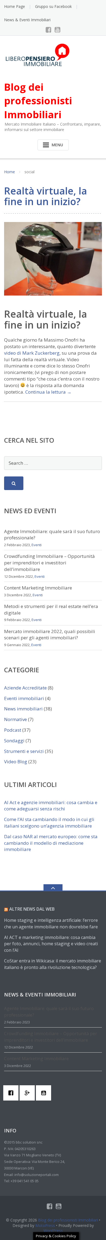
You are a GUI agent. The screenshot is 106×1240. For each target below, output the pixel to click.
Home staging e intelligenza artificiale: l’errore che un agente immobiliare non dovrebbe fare (51, 923)
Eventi (37, 544)
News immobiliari (23, 709)
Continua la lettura (48, 392)
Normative (15, 719)
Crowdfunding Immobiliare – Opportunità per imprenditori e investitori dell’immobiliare (49, 562)
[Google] (28, 1093)
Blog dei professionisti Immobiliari (68, 1220)
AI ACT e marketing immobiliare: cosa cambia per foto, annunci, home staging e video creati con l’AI (51, 943)
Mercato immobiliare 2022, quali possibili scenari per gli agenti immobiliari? (49, 634)
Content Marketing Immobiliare (38, 588)
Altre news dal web (32, 909)
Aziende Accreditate (25, 688)
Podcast (12, 730)
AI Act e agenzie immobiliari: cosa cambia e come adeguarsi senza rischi (50, 805)
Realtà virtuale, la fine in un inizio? (45, 196)
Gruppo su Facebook (53, 6)
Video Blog (15, 761)
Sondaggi (14, 740)
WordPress (53, 1230)
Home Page (14, 6)
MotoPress (45, 1225)
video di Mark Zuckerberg (32, 353)
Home (9, 171)
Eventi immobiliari (24, 698)
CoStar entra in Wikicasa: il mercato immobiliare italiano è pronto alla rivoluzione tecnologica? (52, 964)
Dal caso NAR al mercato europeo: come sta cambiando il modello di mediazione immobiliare (51, 843)
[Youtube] (57, 29)
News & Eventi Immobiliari (27, 19)
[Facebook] (48, 29)
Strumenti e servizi (24, 751)
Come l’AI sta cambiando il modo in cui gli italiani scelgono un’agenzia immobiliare (49, 822)
